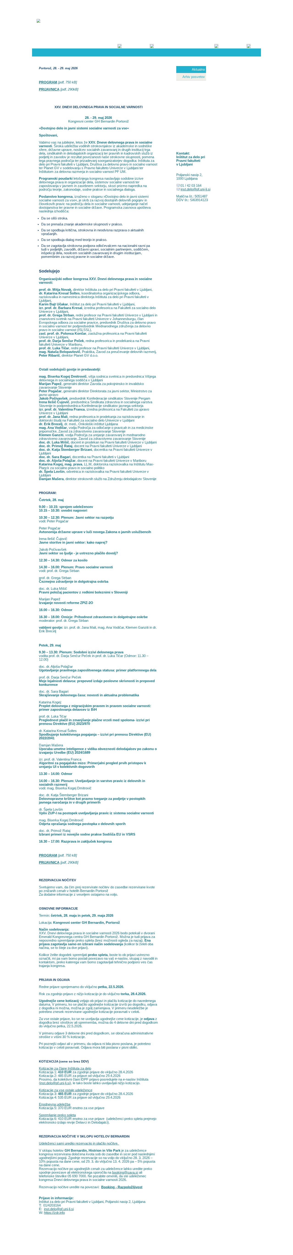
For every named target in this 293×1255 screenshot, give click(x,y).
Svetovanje (144, 42)
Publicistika (241, 42)
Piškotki (181, 6)
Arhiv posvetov (193, 77)
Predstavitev (111, 42)
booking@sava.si (125, 1172)
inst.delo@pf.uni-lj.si (55, 1083)
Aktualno (198, 69)
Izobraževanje (175, 42)
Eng (255, 6)
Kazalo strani (161, 6)
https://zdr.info (54, 1213)
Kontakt (140, 6)
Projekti (211, 42)
